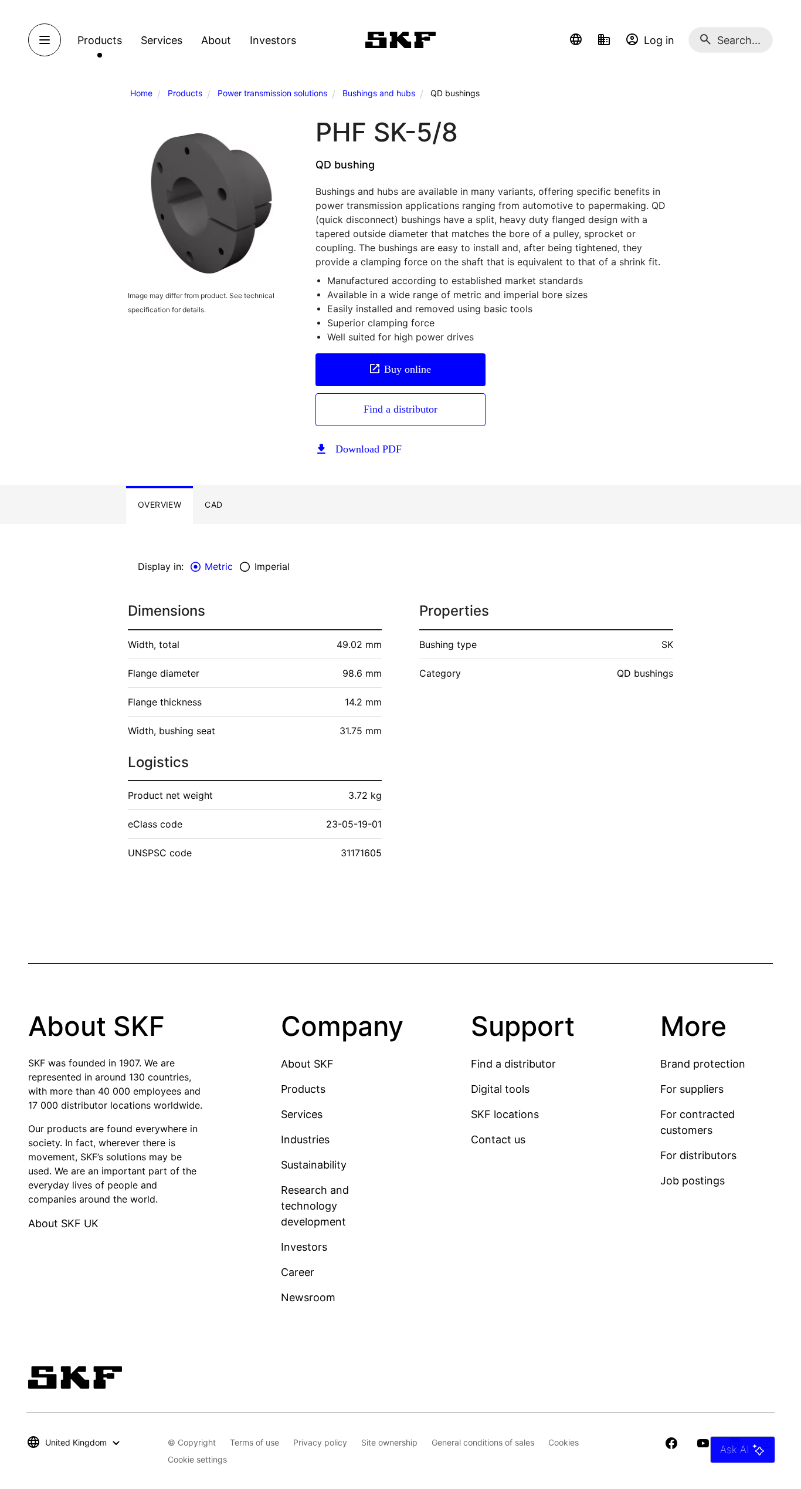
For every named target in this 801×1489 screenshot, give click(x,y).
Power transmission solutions (272, 93)
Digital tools (500, 1089)
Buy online (407, 369)
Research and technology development (315, 1206)
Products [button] (99, 40)
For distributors (698, 1155)
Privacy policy (320, 1442)
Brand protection (702, 1064)
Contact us (498, 1139)
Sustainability (314, 1165)
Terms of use (254, 1442)
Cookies (563, 1442)
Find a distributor (400, 409)
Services (302, 1114)
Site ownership (389, 1442)
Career (297, 1272)
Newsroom (308, 1297)
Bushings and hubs (378, 93)
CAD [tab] (213, 504)
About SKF (307, 1064)
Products (185, 93)
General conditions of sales (483, 1442)
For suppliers (692, 1089)
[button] (576, 39)
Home (141, 93)
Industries (305, 1139)
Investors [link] (273, 40)
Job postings (692, 1180)
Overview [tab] (159, 504)
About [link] (216, 40)
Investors (304, 1247)
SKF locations (505, 1114)
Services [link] (161, 40)
